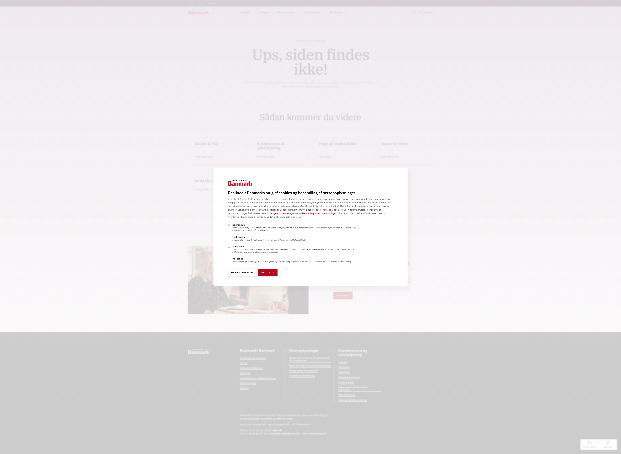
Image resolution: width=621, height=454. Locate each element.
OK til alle (267, 272)
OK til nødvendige (242, 272)
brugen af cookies (279, 213)
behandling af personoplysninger (319, 213)
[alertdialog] (310, 227)
